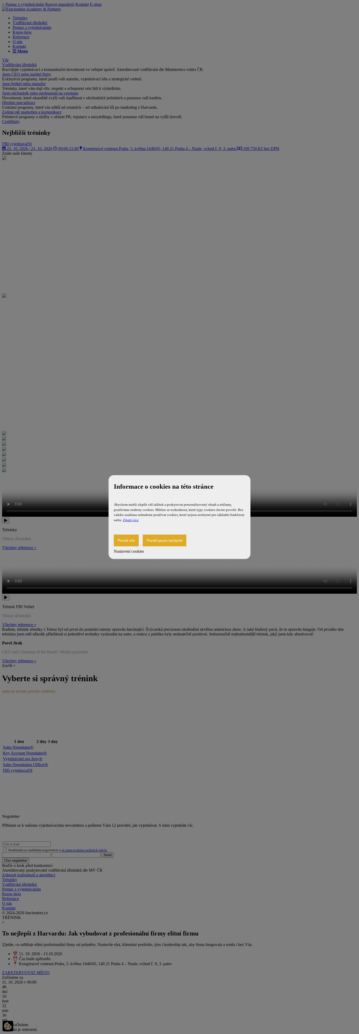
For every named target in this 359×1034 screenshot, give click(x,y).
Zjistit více (131, 520)
